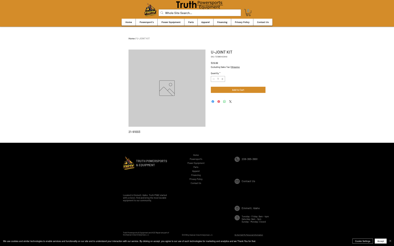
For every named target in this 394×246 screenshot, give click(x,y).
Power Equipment (196, 163)
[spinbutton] (218, 79)
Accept (380, 241)
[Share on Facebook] (213, 101)
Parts (195, 167)
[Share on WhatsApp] (224, 101)
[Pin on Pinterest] (219, 101)
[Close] (390, 241)
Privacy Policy (196, 179)
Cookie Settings (362, 241)
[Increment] (223, 79)
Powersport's (196, 159)
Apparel (196, 171)
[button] (248, 12)
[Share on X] (230, 101)
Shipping (235, 67)
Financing (196, 175)
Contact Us (196, 183)
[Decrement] (213, 79)
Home (132, 38)
